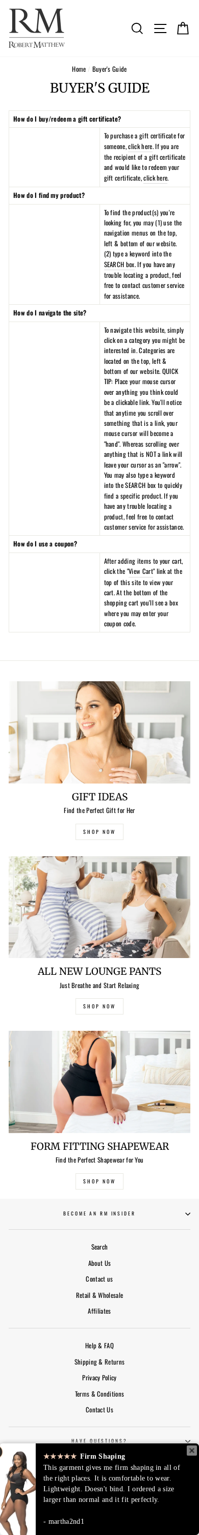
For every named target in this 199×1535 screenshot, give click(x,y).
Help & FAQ (99, 1345)
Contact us (99, 1279)
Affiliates (99, 1311)
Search (99, 1247)
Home (79, 69)
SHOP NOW (99, 831)
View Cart (141, 571)
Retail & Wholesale (99, 1295)
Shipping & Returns (99, 1362)
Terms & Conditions (100, 1394)
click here (140, 146)
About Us (99, 1263)
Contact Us (99, 1409)
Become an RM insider (99, 1213)
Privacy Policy (99, 1377)
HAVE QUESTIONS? (99, 1440)
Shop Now (99, 1181)
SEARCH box (119, 264)
